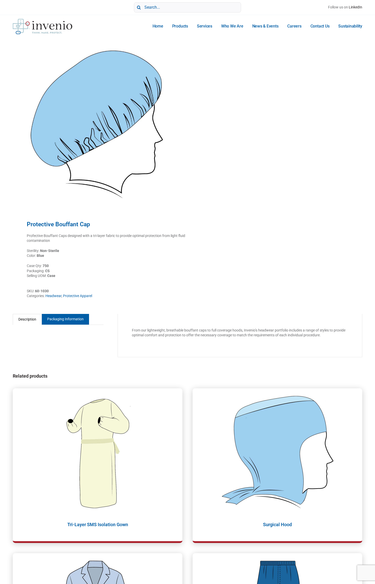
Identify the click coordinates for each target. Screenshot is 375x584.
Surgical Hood (277, 524)
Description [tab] (27, 319)
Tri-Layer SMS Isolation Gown (97, 524)
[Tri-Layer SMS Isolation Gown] (97, 452)
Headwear (53, 296)
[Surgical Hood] (277, 452)
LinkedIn (355, 7)
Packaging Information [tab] (65, 319)
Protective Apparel (77, 296)
